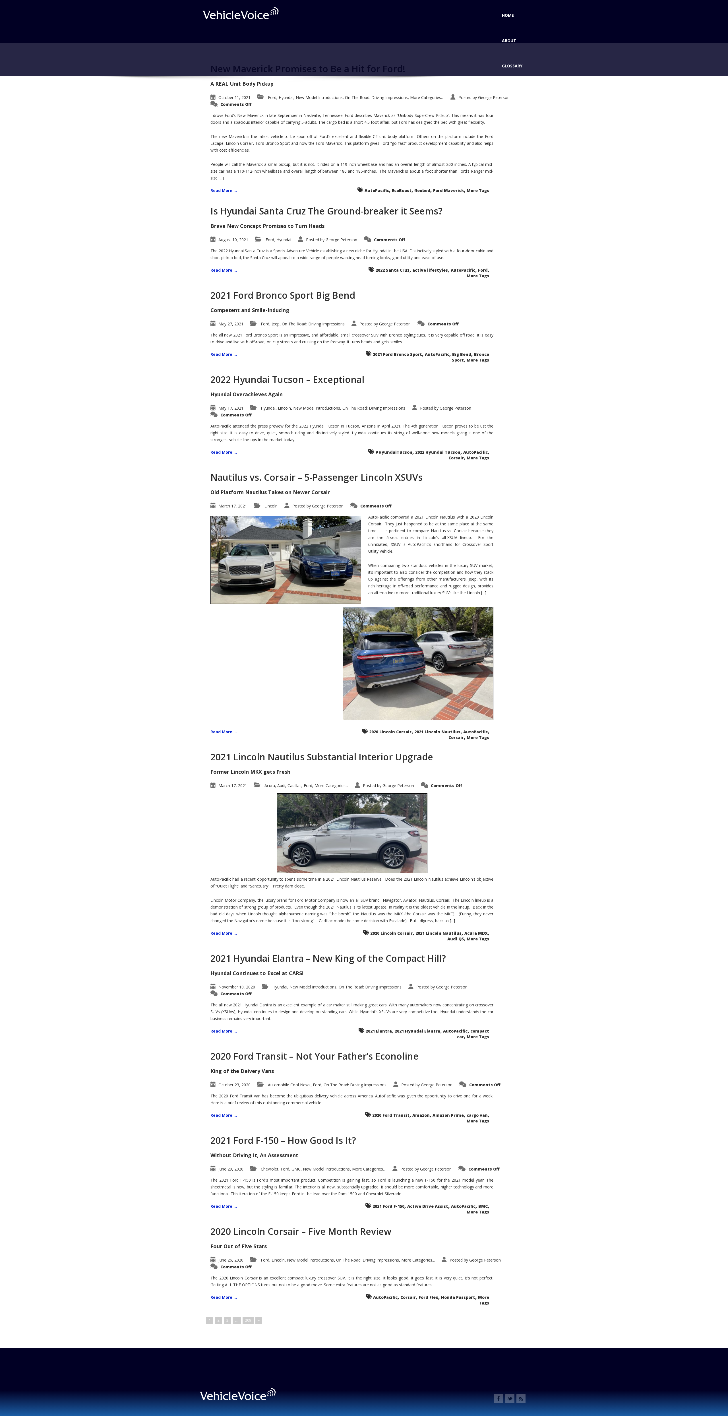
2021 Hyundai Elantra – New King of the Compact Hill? (328, 958)
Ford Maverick (448, 190)
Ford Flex (428, 1297)
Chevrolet (269, 1169)
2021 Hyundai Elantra (417, 1031)
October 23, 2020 (234, 1084)
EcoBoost (401, 190)
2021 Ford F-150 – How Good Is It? (283, 1140)
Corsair (456, 458)
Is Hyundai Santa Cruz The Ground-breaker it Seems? (326, 211)
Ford (272, 97)
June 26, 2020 (230, 1260)
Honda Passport (458, 1297)
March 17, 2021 (232, 506)
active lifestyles (430, 270)
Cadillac (294, 785)
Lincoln (284, 408)
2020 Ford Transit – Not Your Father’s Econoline (314, 1056)
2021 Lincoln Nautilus (437, 731)
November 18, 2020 (236, 987)
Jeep (276, 324)
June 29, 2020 (230, 1169)
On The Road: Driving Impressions (376, 97)
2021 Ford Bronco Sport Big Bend (282, 295)
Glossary (512, 66)
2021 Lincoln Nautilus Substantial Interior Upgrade (321, 757)
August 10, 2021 (233, 239)
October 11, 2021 (234, 97)
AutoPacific (377, 190)
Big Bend (461, 354)
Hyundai (286, 97)
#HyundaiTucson (393, 452)
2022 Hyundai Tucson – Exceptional (287, 379)
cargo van (477, 1115)
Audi (281, 785)
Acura (269, 785)
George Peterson (494, 97)
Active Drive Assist (427, 1206)
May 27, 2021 (230, 324)
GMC (296, 1169)
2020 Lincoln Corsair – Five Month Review (300, 1231)
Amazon (421, 1115)
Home (508, 15)
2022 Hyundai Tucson (437, 452)
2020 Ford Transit (391, 1115)
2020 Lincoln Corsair (390, 731)
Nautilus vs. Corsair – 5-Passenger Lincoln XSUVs (316, 477)
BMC (483, 1206)
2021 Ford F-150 (388, 1206)
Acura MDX (476, 933)
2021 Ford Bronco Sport (397, 354)
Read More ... (223, 190)
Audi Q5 (455, 939)
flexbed (422, 190)
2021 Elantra (379, 1031)
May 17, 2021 (230, 408)
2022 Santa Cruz (393, 270)
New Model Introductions (319, 97)
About (509, 40)
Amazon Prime (448, 1115)
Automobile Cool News (289, 1084)
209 (248, 1320)
